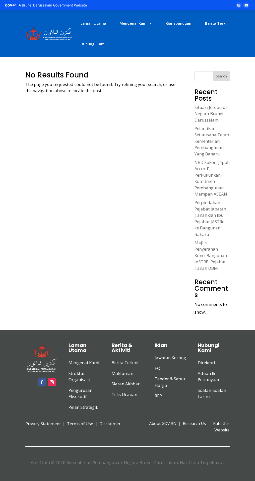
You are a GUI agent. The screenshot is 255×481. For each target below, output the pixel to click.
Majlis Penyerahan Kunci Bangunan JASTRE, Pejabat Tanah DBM (210, 255)
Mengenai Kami (133, 23)
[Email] (246, 5)
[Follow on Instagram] (52, 382)
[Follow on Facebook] (42, 382)
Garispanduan (178, 23)
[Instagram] (239, 5)
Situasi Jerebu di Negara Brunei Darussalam (210, 113)
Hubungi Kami (93, 43)
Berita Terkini (217, 23)
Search (221, 76)
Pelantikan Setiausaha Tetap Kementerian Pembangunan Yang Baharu (211, 141)
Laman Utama (93, 23)
